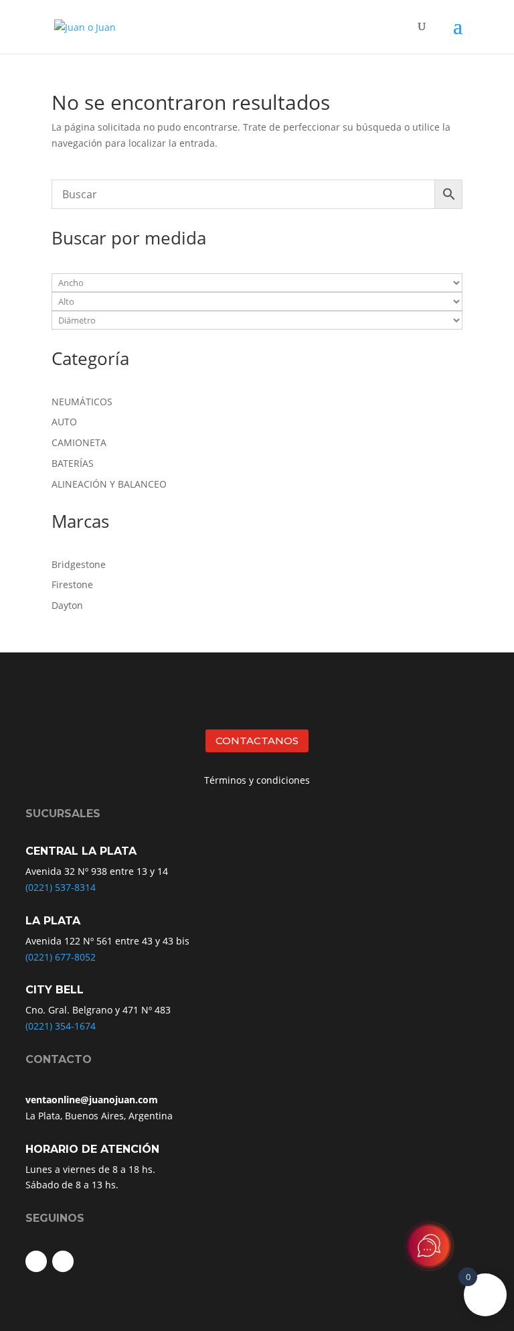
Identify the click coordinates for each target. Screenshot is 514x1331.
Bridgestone (79, 564)
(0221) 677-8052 (60, 957)
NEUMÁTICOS (82, 401)
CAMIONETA (79, 442)
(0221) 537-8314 (60, 887)
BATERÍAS (73, 463)
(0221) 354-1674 (60, 1026)
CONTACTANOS (257, 740)
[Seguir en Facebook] (36, 1261)
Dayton (67, 605)
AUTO (64, 421)
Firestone (72, 584)
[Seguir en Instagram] (63, 1261)
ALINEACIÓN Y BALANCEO (109, 484)
